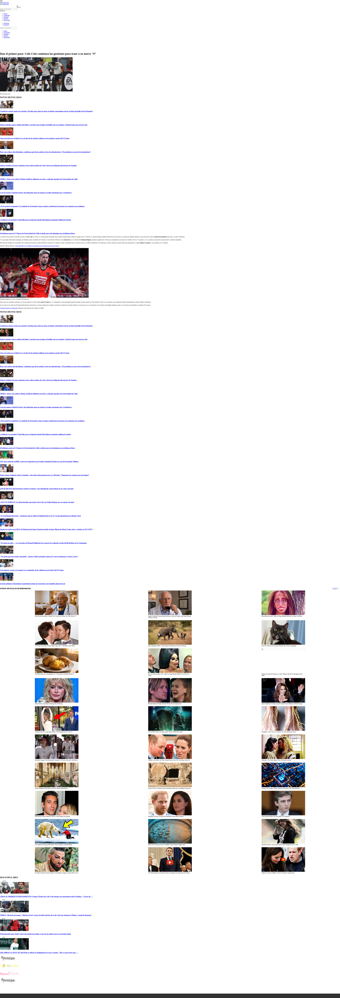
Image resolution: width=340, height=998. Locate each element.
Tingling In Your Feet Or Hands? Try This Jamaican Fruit (279, 732)
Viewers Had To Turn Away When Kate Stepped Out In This (280, 844)
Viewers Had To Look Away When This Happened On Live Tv (53, 732)
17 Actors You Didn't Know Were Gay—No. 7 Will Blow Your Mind (55, 646)
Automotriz (7, 15)
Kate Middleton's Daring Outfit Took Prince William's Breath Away (282, 704)
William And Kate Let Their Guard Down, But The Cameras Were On (169, 760)
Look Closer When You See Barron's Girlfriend (276, 816)
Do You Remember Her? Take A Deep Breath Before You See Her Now (168, 674)
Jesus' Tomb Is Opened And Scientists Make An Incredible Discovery (169, 788)
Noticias (6, 18)
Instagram (6, 24)
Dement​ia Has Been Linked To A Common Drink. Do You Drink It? (55, 616)
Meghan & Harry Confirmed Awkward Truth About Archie (165, 816)
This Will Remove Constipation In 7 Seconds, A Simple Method (54, 674)
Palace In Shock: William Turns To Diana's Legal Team (278, 873)
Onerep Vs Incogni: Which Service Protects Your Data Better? (281, 788)
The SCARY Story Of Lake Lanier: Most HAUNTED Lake (165, 732)
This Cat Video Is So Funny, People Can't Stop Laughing (279, 646)
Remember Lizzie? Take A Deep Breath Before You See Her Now (282, 616)
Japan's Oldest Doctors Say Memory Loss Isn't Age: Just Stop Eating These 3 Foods (169, 616)
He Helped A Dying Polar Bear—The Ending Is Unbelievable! (53, 844)
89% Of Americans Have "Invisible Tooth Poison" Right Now (166, 844)
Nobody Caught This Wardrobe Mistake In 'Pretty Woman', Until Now (56, 760)
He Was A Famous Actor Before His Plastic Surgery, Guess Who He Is (56, 873)
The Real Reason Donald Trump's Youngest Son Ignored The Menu (169, 873)
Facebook (6, 23)
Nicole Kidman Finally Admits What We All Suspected (164, 704)
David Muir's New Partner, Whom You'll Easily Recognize (52, 816)
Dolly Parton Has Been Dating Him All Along (48, 704)
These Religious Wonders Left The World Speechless (51, 788)
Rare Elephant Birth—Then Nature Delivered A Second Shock (167, 646)
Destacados (7, 20)
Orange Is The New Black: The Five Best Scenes (276, 760)
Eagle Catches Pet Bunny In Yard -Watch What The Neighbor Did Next (282, 674)
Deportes (6, 17)
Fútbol (5, 14)
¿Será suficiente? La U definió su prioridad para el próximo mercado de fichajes (37, 246)
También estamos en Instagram (9, 308)
